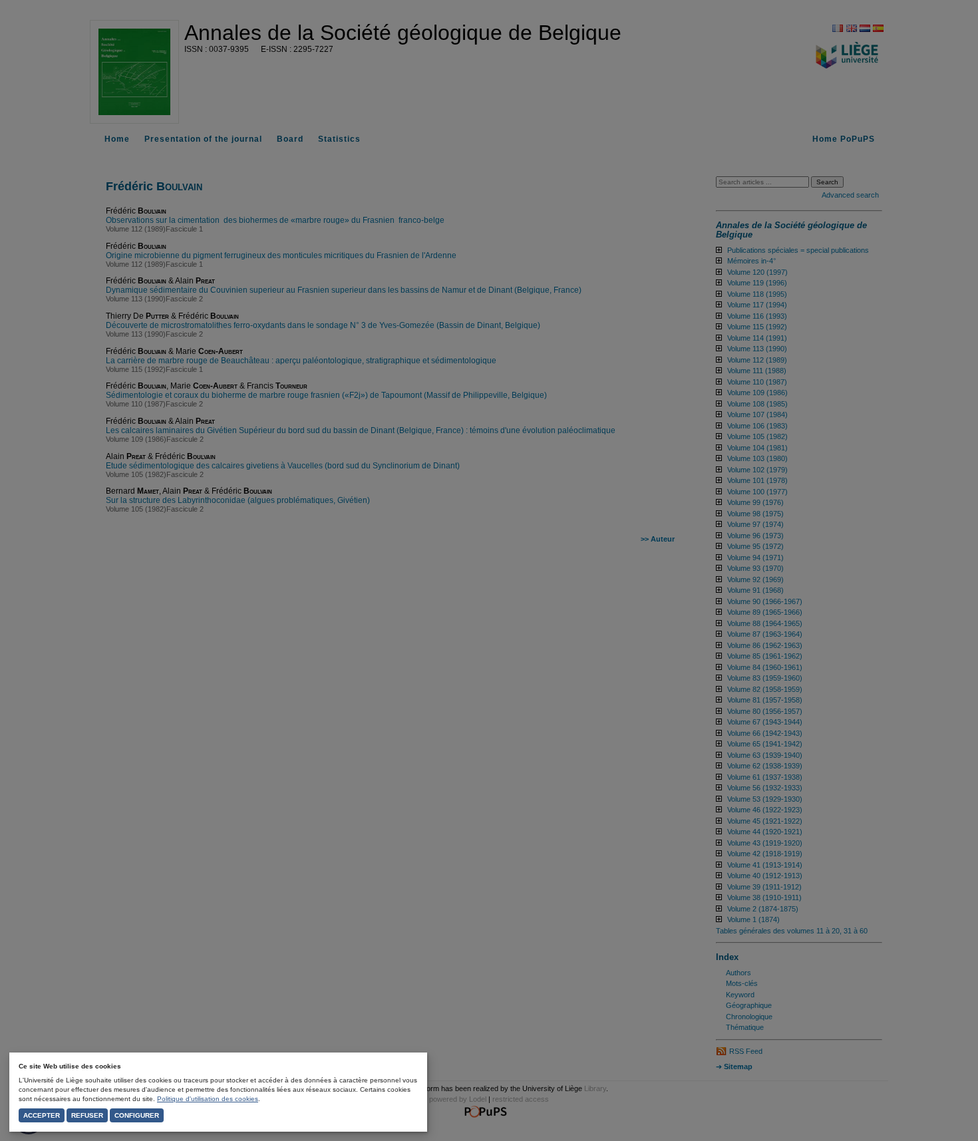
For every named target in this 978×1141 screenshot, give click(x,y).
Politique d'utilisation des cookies (207, 1098)
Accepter (41, 1115)
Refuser (87, 1115)
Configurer (136, 1115)
